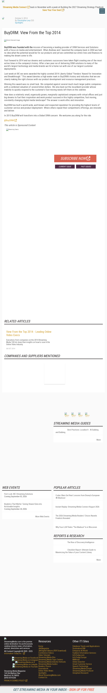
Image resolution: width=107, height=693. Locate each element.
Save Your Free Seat (51, 10)
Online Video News (45, 671)
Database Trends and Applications (86, 646)
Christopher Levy (23, 20)
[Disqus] (53, 212)
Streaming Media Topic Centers (50, 659)
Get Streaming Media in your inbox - (53, 690)
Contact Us (42, 677)
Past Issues (86, 166)
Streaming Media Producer (83, 671)
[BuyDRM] (55, 373)
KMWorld (76, 659)
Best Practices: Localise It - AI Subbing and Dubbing (77, 431)
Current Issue (65, 166)
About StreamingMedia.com (49, 675)
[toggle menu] (102, 11)
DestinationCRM (79, 648)
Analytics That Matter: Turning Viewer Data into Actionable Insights (23, 505)
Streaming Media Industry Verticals (52, 662)
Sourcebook (43, 668)
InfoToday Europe (80, 657)
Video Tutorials (44, 655)
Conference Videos (46, 653)
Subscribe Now (73, 158)
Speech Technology (80, 666)
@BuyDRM (9, 120)
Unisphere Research (80, 673)
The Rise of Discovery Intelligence (80, 542)
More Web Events (42, 516)
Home (40, 646)
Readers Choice (44, 666)
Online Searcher (79, 662)
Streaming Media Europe (82, 668)
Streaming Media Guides (48, 664)
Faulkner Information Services (84, 653)
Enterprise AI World (80, 651)
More (99, 440)
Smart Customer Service (82, 664)
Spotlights (19, 23)
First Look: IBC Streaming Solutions (18, 494)
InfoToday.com (78, 655)
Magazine (43, 648)
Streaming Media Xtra (46, 657)
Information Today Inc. (13, 653)
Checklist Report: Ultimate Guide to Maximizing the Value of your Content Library (76, 551)
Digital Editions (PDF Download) (52, 651)
